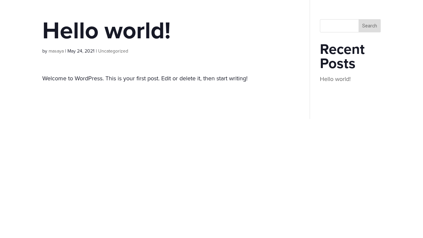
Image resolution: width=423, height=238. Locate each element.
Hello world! (335, 79)
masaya (56, 51)
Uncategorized (113, 51)
